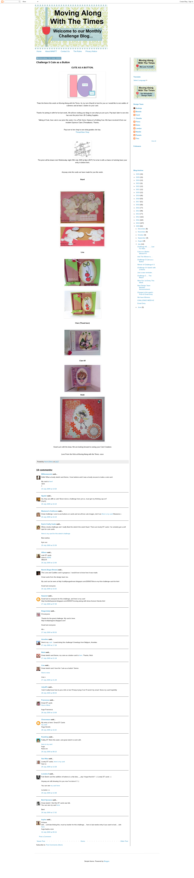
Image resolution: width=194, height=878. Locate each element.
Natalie (138, 132)
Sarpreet (44, 596)
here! (51, 481)
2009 (138, 226)
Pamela (138, 135)
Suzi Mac (44, 758)
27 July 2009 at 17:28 (49, 645)
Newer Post (41, 841)
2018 (138, 199)
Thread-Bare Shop (82, 132)
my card (44, 725)
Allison (44, 552)
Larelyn (139, 128)
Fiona (138, 122)
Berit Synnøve (46, 800)
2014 (138, 211)
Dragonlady (45, 611)
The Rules (77, 51)
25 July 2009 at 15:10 (49, 504)
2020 (138, 192)
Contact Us (65, 51)
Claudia (139, 118)
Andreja (139, 108)
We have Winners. (143, 297)
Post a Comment (45, 836)
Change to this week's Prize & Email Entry (145, 293)
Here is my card (107, 514)
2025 (138, 177)
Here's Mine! (45, 705)
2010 (138, 223)
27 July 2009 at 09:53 (49, 632)
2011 (138, 220)
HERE (49, 557)
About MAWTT (51, 51)
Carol (138, 115)
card (51, 642)
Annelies (44, 639)
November (142, 232)
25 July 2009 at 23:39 (49, 545)
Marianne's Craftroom (49, 511)
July (139, 244)
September (142, 238)
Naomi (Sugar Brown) (49, 570)
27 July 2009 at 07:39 (49, 604)
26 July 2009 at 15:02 (49, 589)
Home (39, 51)
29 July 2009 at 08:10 (49, 752)
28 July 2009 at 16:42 (49, 730)
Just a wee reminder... (145, 272)
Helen (138, 125)
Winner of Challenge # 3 (146, 264)
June (140, 307)
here (80, 655)
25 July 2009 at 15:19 (49, 517)
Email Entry (141, 303)
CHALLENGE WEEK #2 (145, 300)
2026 (138, 174)
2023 (138, 183)
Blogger (106, 861)
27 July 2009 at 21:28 (49, 680)
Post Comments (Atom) (54, 845)
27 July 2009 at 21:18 (49, 658)
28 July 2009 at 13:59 (49, 712)
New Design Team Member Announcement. (143, 287)
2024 (138, 180)
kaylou (43, 819)
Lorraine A (45, 774)
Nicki (43, 652)
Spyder (44, 496)
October (141, 235)
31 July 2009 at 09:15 (49, 832)
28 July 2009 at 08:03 (49, 693)
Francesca (45, 700)
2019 (138, 195)
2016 (138, 205)
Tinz (137, 138)
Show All (153, 141)
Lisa (43, 665)
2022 (138, 186)
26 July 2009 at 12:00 (49, 563)
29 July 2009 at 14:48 (49, 793)
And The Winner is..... (145, 257)
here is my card (46, 744)
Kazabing (44, 737)
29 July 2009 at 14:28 (49, 767)
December (142, 229)
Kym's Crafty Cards (48, 524)
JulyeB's (44, 687)
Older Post (124, 841)
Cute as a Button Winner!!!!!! (143, 252)
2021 (138, 189)
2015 (138, 208)
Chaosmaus (45, 719)
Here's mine (45, 673)
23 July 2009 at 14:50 (49, 489)
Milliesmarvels (46, 474)
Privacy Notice (91, 51)
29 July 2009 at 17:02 (49, 812)
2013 (138, 214)
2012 (138, 217)
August (140, 241)
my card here (55, 785)
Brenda (138, 111)
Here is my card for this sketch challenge (55, 533)
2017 (138, 202)
